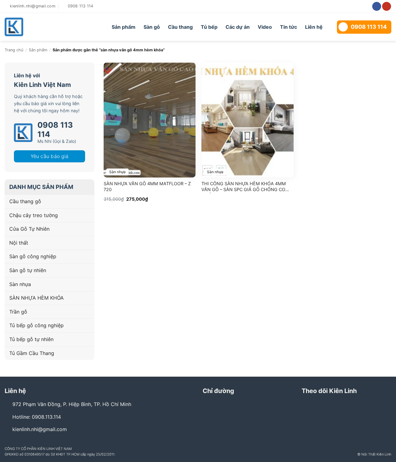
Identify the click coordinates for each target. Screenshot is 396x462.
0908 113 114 (369, 27)
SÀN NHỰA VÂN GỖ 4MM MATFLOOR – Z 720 (147, 186)
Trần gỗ (18, 312)
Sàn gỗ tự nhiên (27, 270)
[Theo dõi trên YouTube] (386, 6)
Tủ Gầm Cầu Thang (31, 353)
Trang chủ (14, 50)
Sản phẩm (124, 27)
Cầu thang (180, 27)
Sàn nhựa (20, 284)
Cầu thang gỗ (25, 201)
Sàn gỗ (152, 27)
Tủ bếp (209, 27)
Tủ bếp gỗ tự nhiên (31, 339)
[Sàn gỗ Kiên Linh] (39, 27)
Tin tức (288, 27)
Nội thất (18, 243)
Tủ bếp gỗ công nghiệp (36, 325)
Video (265, 27)
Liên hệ (314, 27)
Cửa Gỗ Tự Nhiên (29, 229)
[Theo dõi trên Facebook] (376, 6)
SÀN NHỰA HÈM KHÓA (36, 298)
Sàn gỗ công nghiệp (32, 256)
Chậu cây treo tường (33, 215)
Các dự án (238, 27)
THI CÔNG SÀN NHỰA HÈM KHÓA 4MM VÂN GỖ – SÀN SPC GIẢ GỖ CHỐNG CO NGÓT (243, 187)
